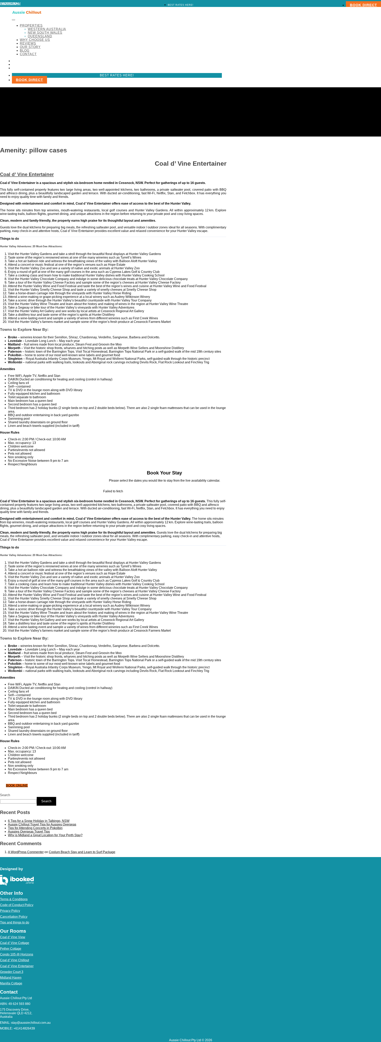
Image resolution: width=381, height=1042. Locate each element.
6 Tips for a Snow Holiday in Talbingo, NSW (38, 821)
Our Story (30, 47)
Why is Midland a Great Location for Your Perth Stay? (45, 835)
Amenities (7, 369)
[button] (113, 239)
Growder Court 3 (11, 972)
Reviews (28, 43)
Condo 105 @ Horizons (16, 954)
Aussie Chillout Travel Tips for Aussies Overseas (42, 824)
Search (5, 795)
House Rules (9, 432)
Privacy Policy (10, 910)
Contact (28, 54)
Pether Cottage (10, 948)
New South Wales (45, 32)
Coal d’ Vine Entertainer (27, 174)
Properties (31, 25)
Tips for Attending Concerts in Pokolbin (35, 828)
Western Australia (47, 29)
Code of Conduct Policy (16, 905)
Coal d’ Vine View (12, 937)
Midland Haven (10, 977)
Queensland (40, 36)
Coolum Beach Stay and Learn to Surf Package (82, 852)
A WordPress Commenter (26, 852)
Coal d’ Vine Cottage (14, 943)
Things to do (9, 238)
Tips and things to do (14, 922)
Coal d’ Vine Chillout (14, 960)
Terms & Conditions (14, 899)
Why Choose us (35, 39)
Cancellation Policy (13, 916)
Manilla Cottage (11, 983)
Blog (24, 50)
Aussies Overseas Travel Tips (29, 831)
